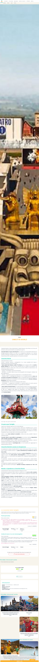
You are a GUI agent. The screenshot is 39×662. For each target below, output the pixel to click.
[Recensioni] (18, 569)
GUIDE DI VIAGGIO (22, 1)
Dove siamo (19, 576)
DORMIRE (6, 1)
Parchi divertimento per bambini (7, 561)
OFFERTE (28, 1)
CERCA (32, 1)
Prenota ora (19, 661)
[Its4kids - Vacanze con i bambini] (1, 1)
